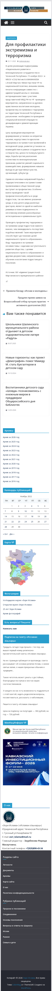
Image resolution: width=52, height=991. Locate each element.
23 (19, 521)
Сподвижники (10, 914)
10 (26, 511)
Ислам (6, 931)
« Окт (5, 534)
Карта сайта (8, 881)
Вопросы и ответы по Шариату (18, 925)
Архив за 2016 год (11, 481)
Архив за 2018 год (11, 472)
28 (6, 527)
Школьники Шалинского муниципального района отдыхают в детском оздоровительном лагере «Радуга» (22, 331)
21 (6, 521)
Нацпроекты (11, 38)
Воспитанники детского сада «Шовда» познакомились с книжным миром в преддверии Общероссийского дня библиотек (25, 396)
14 (6, 516)
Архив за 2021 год (11, 459)
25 (32, 521)
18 (32, 516)
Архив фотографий (11, 613)
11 (32, 511)
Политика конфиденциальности (18, 893)
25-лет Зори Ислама (12, 609)
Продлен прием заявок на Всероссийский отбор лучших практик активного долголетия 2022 (25, 301)
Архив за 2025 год (11, 441)
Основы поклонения (13, 920)
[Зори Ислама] (6, 22)
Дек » (11, 534)
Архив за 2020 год (11, 463)
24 (26, 521)
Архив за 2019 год (11, 468)
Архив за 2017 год (11, 477)
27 (45, 521)
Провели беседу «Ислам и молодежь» (26, 290)
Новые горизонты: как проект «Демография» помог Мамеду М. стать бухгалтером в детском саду (25, 363)
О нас (5, 887)
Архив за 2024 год (11, 446)
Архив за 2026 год (11, 437)
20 (45, 516)
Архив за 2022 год (11, 455)
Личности (7, 864)
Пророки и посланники (14, 908)
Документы (8, 870)
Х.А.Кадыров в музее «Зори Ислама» (19, 600)
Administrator (24, 61)
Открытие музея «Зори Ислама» (17, 604)
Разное (6, 937)
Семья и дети (9, 942)
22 (12, 521)
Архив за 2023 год (11, 450)
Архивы (6, 876)
